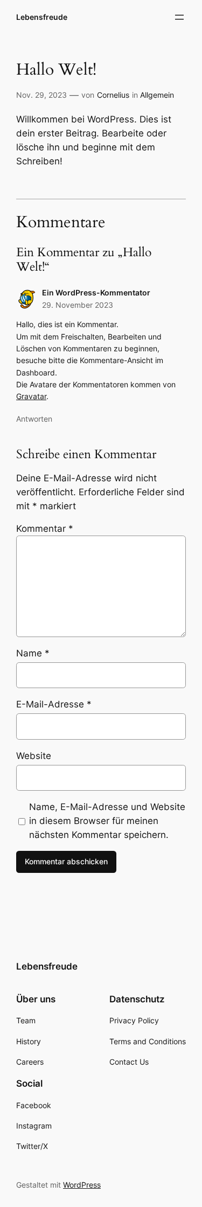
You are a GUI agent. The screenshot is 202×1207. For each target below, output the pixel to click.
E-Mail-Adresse (54, 704)
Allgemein (157, 94)
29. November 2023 (77, 304)
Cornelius (113, 94)
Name (33, 653)
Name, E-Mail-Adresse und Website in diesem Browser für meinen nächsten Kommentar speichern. (107, 820)
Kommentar (44, 528)
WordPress (82, 1184)
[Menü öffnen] (179, 17)
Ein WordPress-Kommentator (96, 292)
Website (33, 755)
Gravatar (31, 396)
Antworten (34, 418)
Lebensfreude (41, 16)
